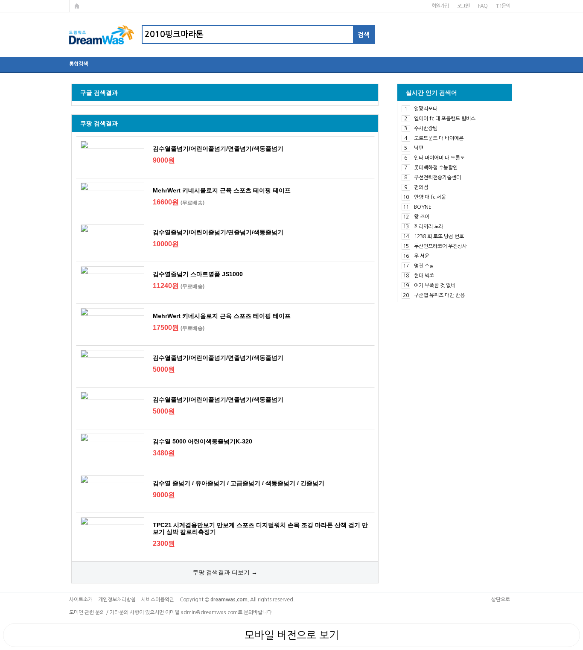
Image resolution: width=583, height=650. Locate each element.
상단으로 (500, 599)
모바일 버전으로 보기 (292, 635)
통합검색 (78, 64)
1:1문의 (503, 6)
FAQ (482, 6)
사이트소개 (81, 599)
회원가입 (439, 6)
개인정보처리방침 (117, 599)
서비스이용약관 (157, 599)
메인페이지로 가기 (78, 6)
